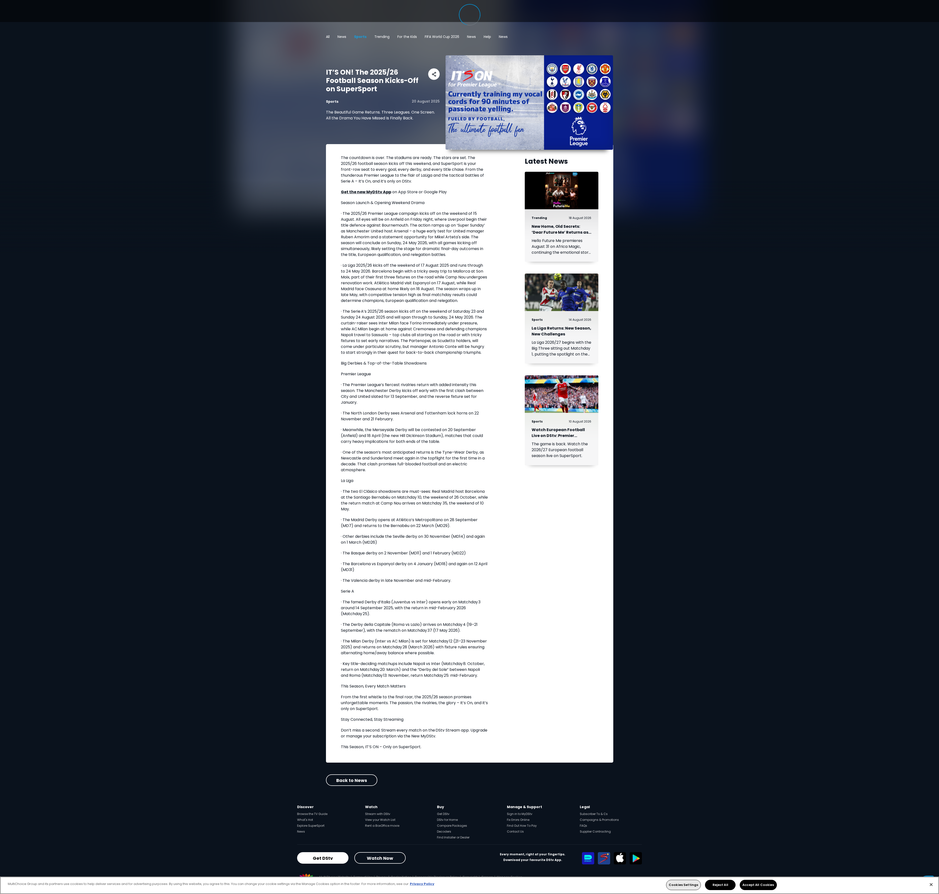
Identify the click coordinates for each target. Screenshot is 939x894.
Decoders (444, 831)
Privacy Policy (422, 884)
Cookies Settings (683, 885)
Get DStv (443, 814)
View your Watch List (380, 820)
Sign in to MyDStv (519, 814)
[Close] (931, 884)
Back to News (351, 780)
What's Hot (305, 820)
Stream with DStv (377, 814)
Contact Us (515, 831)
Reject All (720, 885)
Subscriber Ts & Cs (594, 814)
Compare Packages (452, 826)
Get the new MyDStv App (366, 192)
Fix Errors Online (518, 820)
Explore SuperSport (310, 826)
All (328, 36)
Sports (360, 36)
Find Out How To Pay (522, 826)
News (341, 36)
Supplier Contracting (595, 831)
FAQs (583, 826)
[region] (469, 885)
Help (487, 36)
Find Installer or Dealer (453, 837)
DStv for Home (447, 820)
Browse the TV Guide (312, 814)
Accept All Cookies (758, 885)
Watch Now (380, 858)
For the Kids (407, 36)
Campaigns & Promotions (599, 820)
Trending (382, 36)
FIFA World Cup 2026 (442, 36)
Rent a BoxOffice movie (382, 826)
